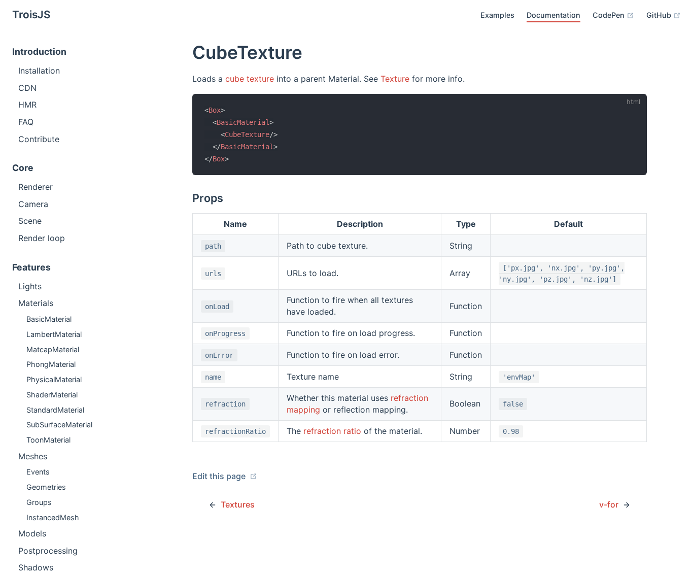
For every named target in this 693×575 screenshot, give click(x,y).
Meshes (32, 456)
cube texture (249, 79)
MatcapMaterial (52, 349)
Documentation (553, 15)
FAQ (25, 122)
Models (32, 533)
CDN (27, 88)
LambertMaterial (54, 334)
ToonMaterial (48, 439)
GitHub (659, 15)
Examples (497, 15)
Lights (30, 286)
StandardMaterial (55, 409)
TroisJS (31, 14)
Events (38, 471)
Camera (33, 204)
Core (22, 167)
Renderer (35, 187)
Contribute (38, 139)
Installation (39, 70)
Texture (394, 79)
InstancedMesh (52, 517)
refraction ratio (332, 431)
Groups (39, 502)
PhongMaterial (51, 364)
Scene (30, 221)
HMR (27, 104)
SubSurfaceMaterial (59, 424)
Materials (35, 303)
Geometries (46, 487)
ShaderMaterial (52, 394)
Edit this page (220, 476)
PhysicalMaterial (54, 379)
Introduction (39, 51)
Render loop (41, 238)
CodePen (610, 15)
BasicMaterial (49, 319)
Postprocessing (48, 551)
